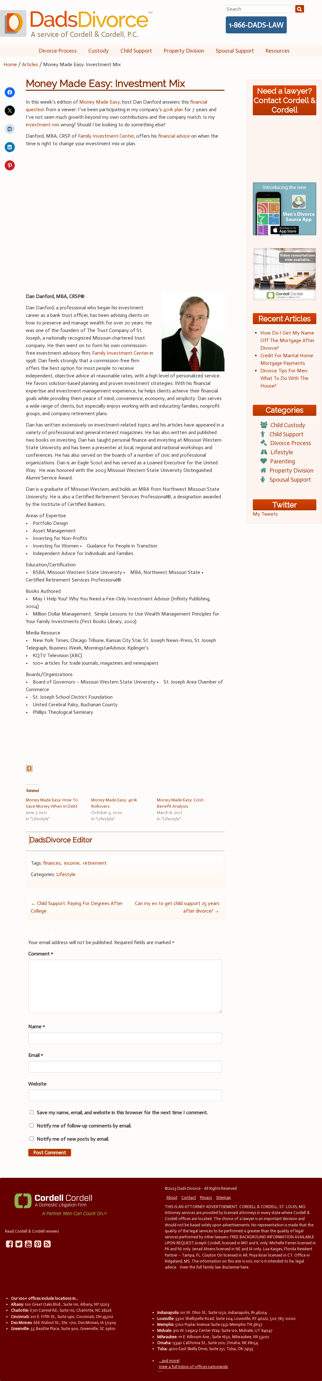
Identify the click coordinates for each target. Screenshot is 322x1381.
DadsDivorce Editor (61, 840)
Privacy (206, 1197)
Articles (30, 64)
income (72, 863)
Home (10, 64)
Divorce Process (58, 50)
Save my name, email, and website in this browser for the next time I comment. (122, 1112)
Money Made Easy (99, 102)
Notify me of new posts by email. (73, 1139)
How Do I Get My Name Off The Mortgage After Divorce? (287, 340)
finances (52, 863)
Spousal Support (235, 50)
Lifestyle (65, 874)
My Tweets (265, 514)
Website (37, 1084)
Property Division (184, 50)
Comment (40, 954)
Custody (98, 50)
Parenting (282, 461)
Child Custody (287, 425)
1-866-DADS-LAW (256, 24)
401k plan (173, 109)
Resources (277, 50)
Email (35, 1055)
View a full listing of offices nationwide (193, 1366)
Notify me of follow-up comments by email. (84, 1126)
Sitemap (223, 1197)
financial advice (174, 136)
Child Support (136, 50)
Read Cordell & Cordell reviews (32, 1231)
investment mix (42, 125)
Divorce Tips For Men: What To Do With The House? (284, 378)
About (171, 1197)
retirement (95, 863)
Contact (188, 1197)
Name (36, 1026)
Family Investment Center (106, 136)
